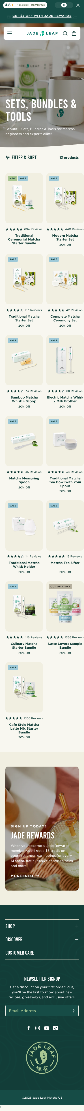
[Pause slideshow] (64, 5)
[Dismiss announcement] (78, 5)
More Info (22, 876)
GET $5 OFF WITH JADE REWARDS (42, 15)
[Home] (42, 33)
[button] (10, 33)
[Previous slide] (58, 5)
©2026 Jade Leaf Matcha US (42, 1097)
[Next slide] (70, 5)
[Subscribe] (73, 1011)
